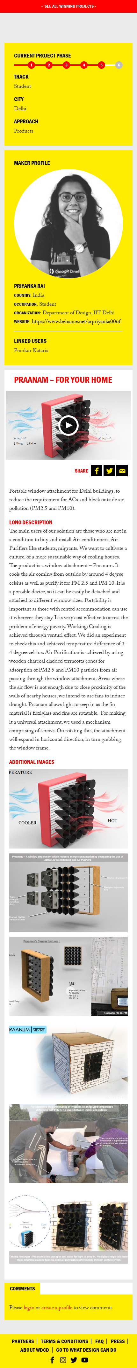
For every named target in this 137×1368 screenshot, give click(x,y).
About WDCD (34, 1350)
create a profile (56, 1308)
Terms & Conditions (64, 1341)
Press (118, 1341)
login (29, 1308)
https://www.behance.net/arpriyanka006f (76, 322)
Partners (23, 1341)
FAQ (99, 1341)
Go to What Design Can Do (86, 1350)
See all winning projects (69, 6)
